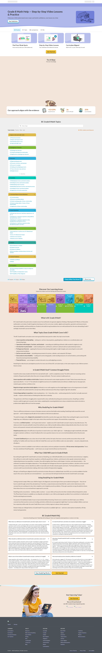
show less (23, 173)
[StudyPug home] (13, 622)
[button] (29, 522)
